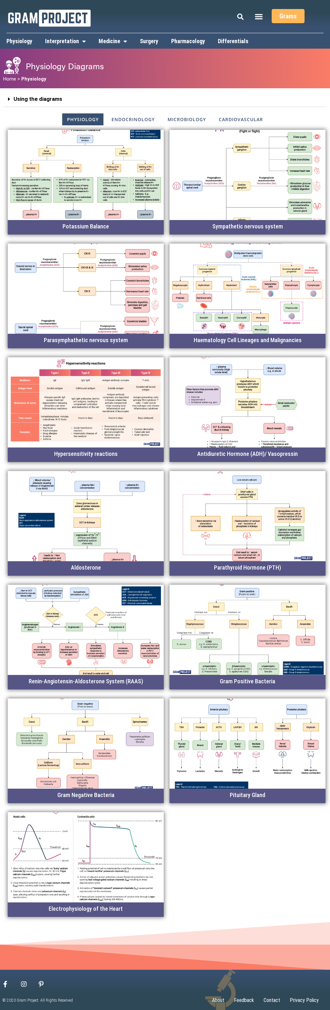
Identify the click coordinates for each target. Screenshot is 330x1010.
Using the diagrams (38, 99)
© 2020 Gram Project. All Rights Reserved (38, 1000)
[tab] (165, 99)
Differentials (233, 41)
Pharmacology (188, 41)
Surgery (149, 41)
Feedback (244, 1000)
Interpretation (62, 41)
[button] (259, 16)
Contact (272, 1000)
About (218, 1000)
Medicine (109, 41)
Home (9, 79)
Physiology (19, 41)
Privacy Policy (304, 1000)
